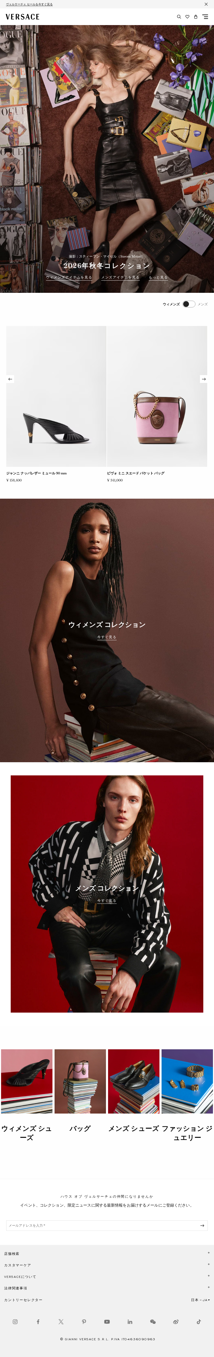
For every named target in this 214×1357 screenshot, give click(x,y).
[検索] (179, 17)
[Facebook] (38, 1322)
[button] (196, 17)
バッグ (80, 1128)
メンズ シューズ (133, 1128)
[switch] (185, 304)
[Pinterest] (84, 1322)
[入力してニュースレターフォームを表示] (203, 1225)
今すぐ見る (107, 637)
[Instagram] (15, 1322)
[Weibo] (176, 1322)
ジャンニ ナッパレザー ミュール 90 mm (36, 473)
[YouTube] (107, 1322)
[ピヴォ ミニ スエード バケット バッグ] (157, 396)
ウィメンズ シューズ (26, 1133)
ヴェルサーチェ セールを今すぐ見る (29, 4)
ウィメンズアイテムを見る (69, 277)
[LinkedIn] (130, 1322)
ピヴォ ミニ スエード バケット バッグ (135, 473)
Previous (10, 379)
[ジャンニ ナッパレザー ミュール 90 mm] (56, 396)
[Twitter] (61, 1322)
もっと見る (158, 277)
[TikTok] (199, 1322)
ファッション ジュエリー (187, 1133)
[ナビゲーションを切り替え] (205, 17)
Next (204, 379)
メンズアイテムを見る (120, 277)
